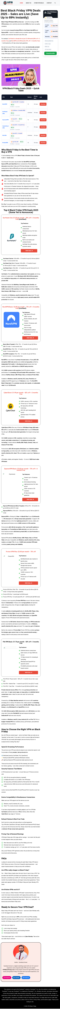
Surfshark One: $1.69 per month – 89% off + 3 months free (21, 218)
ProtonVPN (5, 142)
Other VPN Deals (39, 2)
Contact (49, 2)
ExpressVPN (5, 119)
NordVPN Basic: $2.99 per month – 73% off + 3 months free (20, 307)
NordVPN (4, 104)
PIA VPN (4, 135)
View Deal (43, 104)
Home (21, 2)
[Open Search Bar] (55, 3)
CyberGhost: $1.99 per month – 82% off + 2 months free (21, 393)
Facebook (26, 977)
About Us (28, 2)
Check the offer (50, 53)
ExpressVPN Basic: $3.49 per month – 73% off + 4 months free (21, 469)
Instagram (7, 977)
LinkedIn (17, 977)
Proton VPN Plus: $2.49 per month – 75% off (21, 551)
